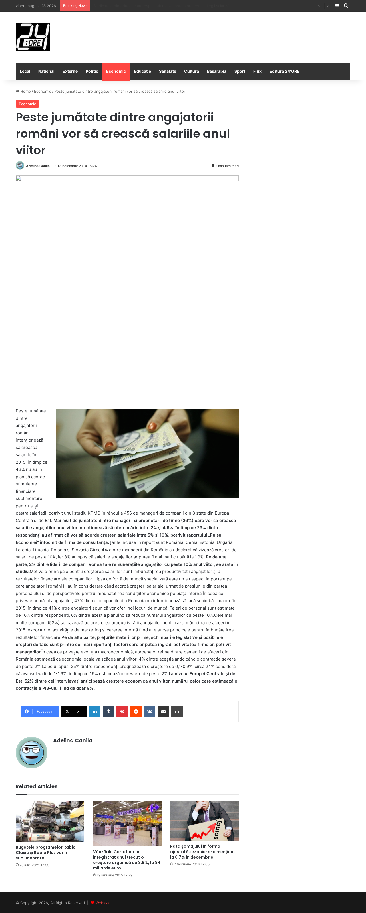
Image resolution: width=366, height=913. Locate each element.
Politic (92, 71)
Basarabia (216, 71)
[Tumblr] (108, 711)
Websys (102, 902)
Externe (70, 71)
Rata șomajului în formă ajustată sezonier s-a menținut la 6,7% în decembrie (202, 851)
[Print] (177, 711)
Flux (257, 71)
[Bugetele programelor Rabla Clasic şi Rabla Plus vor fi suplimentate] (50, 821)
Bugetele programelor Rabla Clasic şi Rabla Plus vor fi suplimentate (46, 852)
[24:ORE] (33, 37)
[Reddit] (136, 711)
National (46, 71)
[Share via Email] (163, 711)
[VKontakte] (149, 711)
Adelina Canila (38, 166)
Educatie (142, 71)
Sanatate (167, 71)
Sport (239, 71)
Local (25, 71)
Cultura (191, 71)
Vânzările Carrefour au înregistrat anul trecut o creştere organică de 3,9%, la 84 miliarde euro (126, 860)
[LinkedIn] (94, 711)
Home (25, 91)
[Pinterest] (122, 711)
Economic (116, 71)
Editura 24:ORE (284, 71)
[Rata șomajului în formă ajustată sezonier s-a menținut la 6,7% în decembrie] (204, 821)
